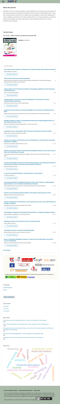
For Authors (6, 308)
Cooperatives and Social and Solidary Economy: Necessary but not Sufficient (23, 337)
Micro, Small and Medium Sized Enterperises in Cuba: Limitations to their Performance (26, 324)
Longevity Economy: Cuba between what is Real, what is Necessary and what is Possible (27, 131)
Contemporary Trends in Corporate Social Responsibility (19, 230)
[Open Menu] (3, 1)
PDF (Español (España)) (11, 74)
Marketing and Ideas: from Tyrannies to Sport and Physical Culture (22, 221)
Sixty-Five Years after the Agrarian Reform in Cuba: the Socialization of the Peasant (24, 320)
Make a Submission (9, 297)
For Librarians (6, 311)
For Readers (6, 306)
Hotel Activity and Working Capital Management (17, 78)
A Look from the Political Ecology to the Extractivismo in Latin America (23, 173)
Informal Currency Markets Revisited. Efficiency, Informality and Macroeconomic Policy (27, 192)
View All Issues (6, 250)
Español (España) (7, 287)
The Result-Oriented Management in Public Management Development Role (23, 333)
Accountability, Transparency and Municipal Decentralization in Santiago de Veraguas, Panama (29, 212)
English (5, 290)
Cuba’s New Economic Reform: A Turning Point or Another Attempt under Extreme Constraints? (30, 69)
